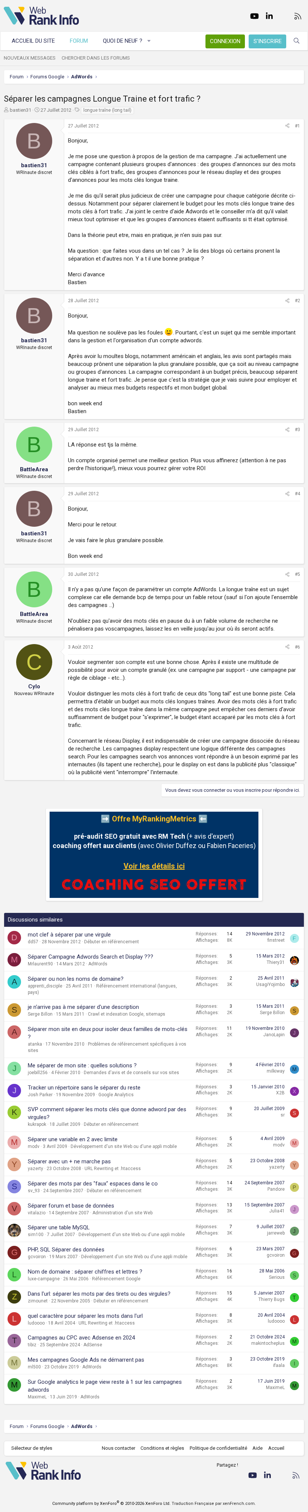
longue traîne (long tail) (107, 110)
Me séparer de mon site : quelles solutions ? (82, 1065)
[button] (149, 41)
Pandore (276, 1189)
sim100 (36, 1234)
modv (33, 1146)
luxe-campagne (44, 1278)
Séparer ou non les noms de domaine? (76, 979)
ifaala (279, 1365)
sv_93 (34, 1190)
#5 (297, 574)
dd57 (33, 941)
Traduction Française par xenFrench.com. (214, 1503)
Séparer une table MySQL (59, 1227)
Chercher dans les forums (96, 58)
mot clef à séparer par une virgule (69, 934)
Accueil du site (33, 40)
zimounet (38, 1301)
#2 (297, 300)
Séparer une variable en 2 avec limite (73, 1139)
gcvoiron (37, 1256)
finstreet (276, 940)
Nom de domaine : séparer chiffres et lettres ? (85, 1271)
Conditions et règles (162, 1448)
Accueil (276, 1448)
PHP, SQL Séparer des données (66, 1249)
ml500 (34, 1367)
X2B (280, 1092)
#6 (297, 647)
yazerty (35, 1168)
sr (283, 1115)
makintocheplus (268, 1343)
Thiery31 (276, 962)
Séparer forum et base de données (71, 1205)
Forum (79, 40)
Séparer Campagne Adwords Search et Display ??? (90, 956)
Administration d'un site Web (122, 1212)
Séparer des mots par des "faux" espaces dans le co (93, 1183)
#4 (297, 493)
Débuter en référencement (111, 941)
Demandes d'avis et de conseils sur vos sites (131, 1072)
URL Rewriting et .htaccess (113, 1168)
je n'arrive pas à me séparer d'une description (83, 1007)
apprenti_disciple (45, 986)
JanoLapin (274, 1034)
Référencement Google (116, 1278)
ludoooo (36, 1323)
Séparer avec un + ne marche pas (69, 1161)
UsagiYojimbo (270, 984)
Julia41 (277, 1211)
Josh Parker (40, 1094)
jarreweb (276, 1233)
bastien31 (20, 110)
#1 (297, 126)
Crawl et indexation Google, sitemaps (126, 1014)
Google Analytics (116, 1094)
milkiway (276, 1071)
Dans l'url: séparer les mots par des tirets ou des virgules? (99, 1293)
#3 (297, 429)
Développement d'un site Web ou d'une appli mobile (124, 1146)
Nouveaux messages (30, 58)
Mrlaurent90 (40, 964)
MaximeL (37, 1397)
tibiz (32, 1344)
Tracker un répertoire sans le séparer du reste (84, 1087)
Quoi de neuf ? (122, 40)
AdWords (97, 964)
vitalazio (36, 1212)
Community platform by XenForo (111, 1503)
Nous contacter (118, 1448)
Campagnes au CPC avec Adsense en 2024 (81, 1337)
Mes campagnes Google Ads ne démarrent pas (86, 1359)
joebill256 (38, 1072)
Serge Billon (40, 1014)
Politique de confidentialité (218, 1448)
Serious (277, 1277)
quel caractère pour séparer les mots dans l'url (85, 1316)
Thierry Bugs (271, 1299)
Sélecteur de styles (31, 1448)
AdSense (92, 1344)
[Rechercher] (296, 41)
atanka (35, 1044)
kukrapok (37, 1124)
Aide (257, 1448)
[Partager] (287, 126)
